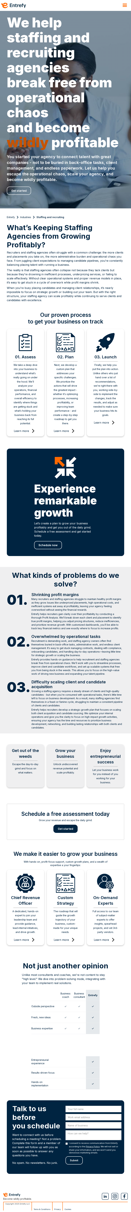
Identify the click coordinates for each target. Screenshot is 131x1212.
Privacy (57, 1209)
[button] (124, 5)
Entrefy (11, 217)
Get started (19, 190)
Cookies (67, 1209)
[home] (13, 5)
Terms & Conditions (42, 1209)
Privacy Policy (93, 1146)
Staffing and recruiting (50, 217)
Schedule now (48, 545)
